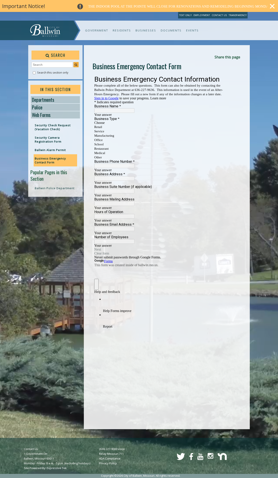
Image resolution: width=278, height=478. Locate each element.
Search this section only (52, 72)
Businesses (146, 30)
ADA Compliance (110, 458)
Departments (43, 99)
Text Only (185, 15)
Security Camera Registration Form (48, 139)
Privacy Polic (107, 463)
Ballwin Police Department (54, 188)
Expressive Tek (57, 468)
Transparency (237, 15)
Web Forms (41, 114)
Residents (122, 30)
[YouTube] (200, 459)
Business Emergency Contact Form (50, 160)
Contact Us (219, 15)
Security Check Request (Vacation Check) (53, 127)
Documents (171, 30)
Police (37, 107)
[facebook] (191, 459)
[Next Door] (222, 459)
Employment (202, 15)
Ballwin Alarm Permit (50, 150)
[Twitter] (181, 459)
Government (96, 30)
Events (192, 30)
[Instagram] (210, 458)
